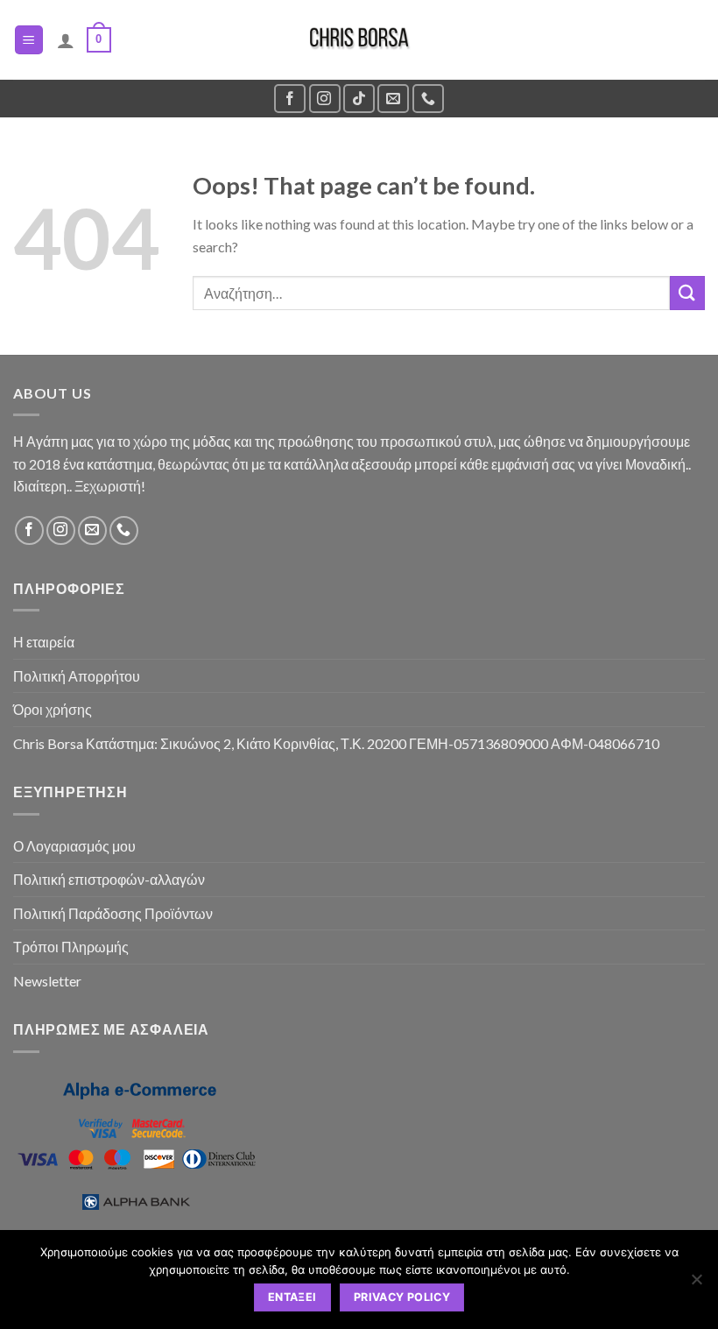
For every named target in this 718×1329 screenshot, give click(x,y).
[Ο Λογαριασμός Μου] (65, 40)
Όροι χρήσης (52, 709)
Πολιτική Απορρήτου (76, 676)
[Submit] (687, 293)
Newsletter (47, 980)
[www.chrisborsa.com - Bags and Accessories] (359, 40)
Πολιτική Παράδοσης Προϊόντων (113, 913)
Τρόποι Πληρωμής (71, 946)
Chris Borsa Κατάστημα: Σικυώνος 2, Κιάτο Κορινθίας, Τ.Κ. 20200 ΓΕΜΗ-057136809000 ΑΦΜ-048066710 (336, 743)
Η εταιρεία (43, 641)
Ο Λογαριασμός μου (74, 846)
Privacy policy (402, 1297)
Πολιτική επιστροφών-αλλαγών (109, 879)
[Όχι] (696, 1284)
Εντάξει (292, 1297)
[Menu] (29, 39)
